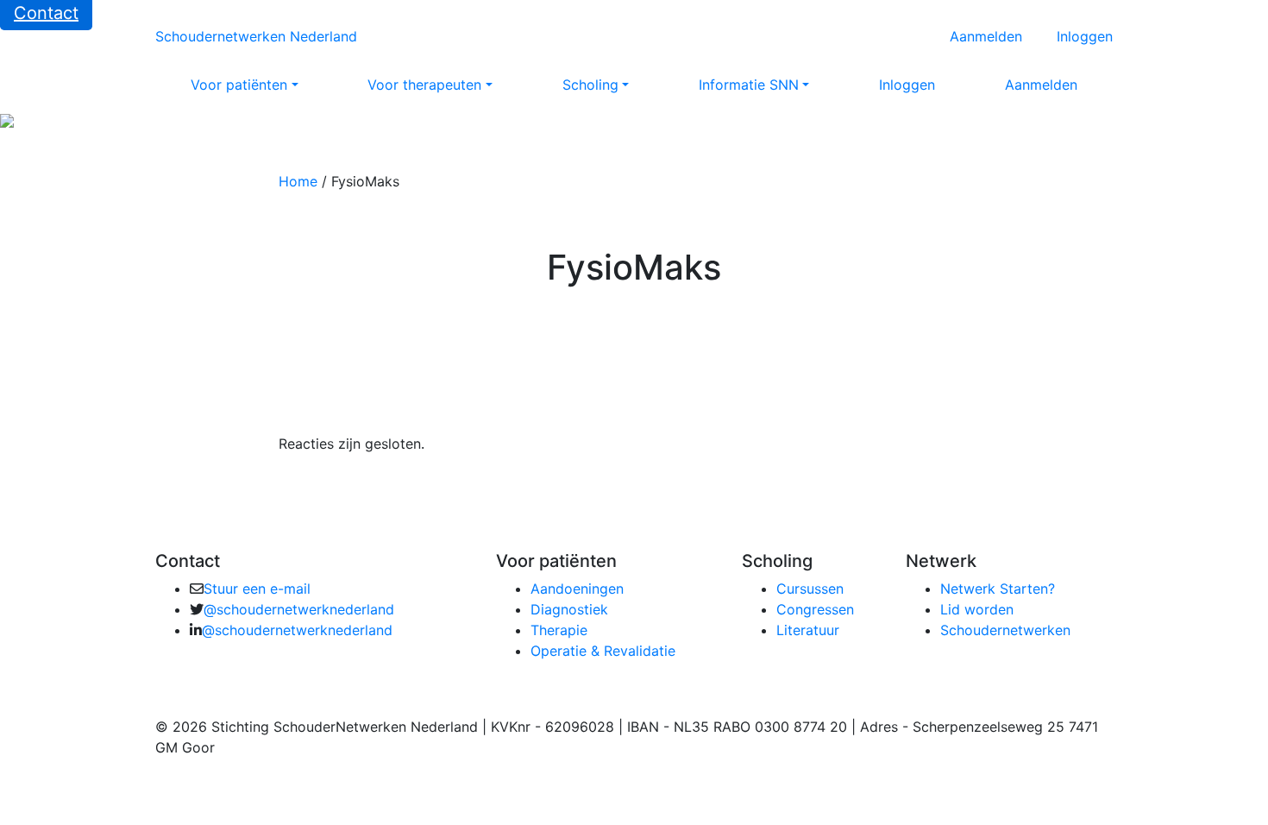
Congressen (815, 609)
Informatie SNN (749, 84)
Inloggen (1085, 36)
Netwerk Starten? (997, 588)
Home (298, 181)
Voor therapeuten (424, 84)
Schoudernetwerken (1005, 630)
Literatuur (807, 630)
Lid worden (977, 609)
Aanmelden (986, 36)
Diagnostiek (569, 609)
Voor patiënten (239, 84)
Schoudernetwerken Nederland (256, 36)
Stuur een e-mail (257, 588)
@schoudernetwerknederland (299, 609)
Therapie (558, 630)
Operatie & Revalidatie (602, 650)
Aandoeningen (577, 588)
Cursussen (810, 588)
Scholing (590, 84)
